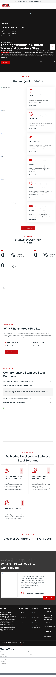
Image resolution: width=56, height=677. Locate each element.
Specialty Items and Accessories (14, 402)
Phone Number (4, 656)
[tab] (28, 382)
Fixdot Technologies (18, 644)
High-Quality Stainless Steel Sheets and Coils (18, 381)
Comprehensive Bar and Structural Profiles (17, 398)
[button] (46, 597)
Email (29, 652)
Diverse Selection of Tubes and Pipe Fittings (17, 385)
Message (2, 661)
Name (1, 652)
